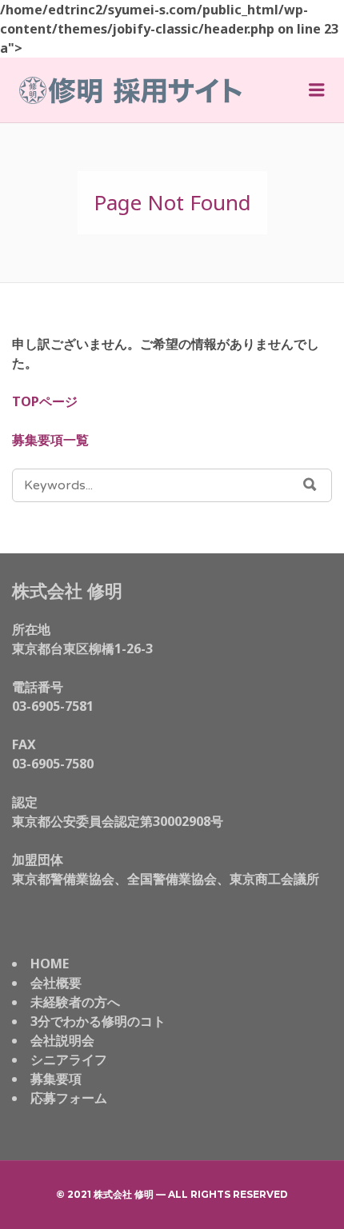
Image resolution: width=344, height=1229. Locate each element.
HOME (49, 963)
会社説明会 (62, 1040)
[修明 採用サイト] (130, 90)
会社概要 (56, 983)
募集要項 (56, 1078)
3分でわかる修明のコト (98, 1021)
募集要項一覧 (50, 440)
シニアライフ (68, 1059)
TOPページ (45, 401)
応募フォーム (68, 1098)
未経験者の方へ (75, 1002)
